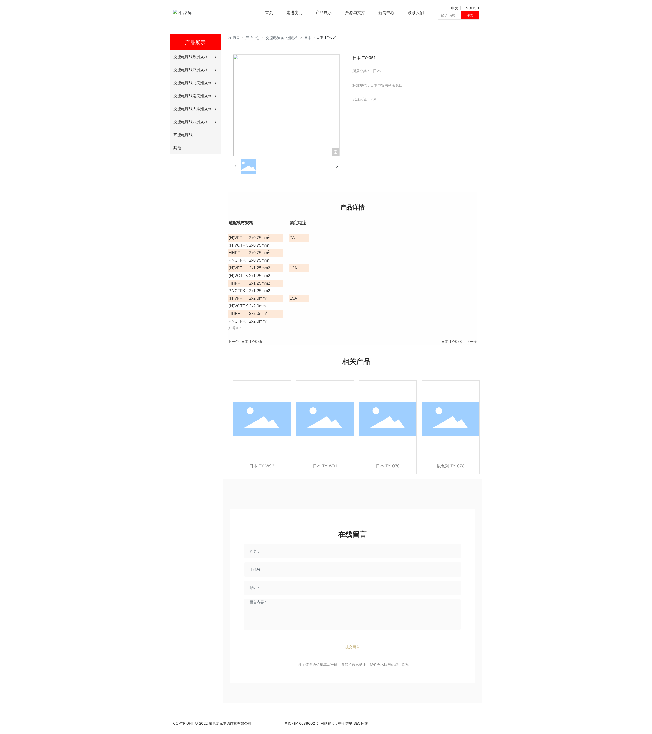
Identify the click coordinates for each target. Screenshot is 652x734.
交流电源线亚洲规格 (282, 37)
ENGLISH (471, 8)
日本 (307, 37)
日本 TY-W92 (261, 465)
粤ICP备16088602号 (301, 723)
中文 (455, 8)
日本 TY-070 (388, 465)
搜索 (469, 15)
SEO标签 (361, 723)
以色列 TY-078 (451, 465)
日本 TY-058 (451, 341)
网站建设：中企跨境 (335, 723)
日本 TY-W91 (325, 465)
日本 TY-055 (251, 341)
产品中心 (252, 37)
